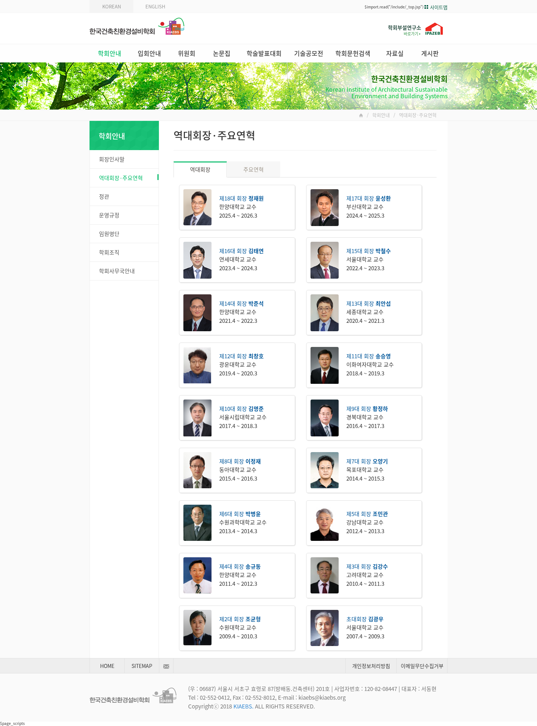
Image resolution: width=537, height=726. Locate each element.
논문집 (222, 53)
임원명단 (109, 234)
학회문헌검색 (352, 53)
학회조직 (109, 252)
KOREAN (111, 6)
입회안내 (149, 53)
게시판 (430, 53)
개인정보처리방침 (371, 665)
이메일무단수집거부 (422, 665)
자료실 (395, 53)
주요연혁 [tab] (253, 169)
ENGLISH (155, 6)
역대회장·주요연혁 (121, 178)
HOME (107, 665)
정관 (104, 196)
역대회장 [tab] (200, 169)
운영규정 (109, 215)
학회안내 (109, 53)
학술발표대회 (264, 53)
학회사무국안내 (117, 271)
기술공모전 (308, 53)
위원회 (186, 53)
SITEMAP (142, 665)
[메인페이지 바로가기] (361, 115)
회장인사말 (112, 159)
